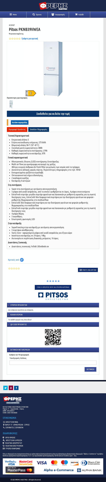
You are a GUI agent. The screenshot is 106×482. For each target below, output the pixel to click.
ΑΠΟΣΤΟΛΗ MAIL (12, 422)
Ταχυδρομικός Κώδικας (18, 358)
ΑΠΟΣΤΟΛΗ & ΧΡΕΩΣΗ (13, 440)
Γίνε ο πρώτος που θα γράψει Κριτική (53, 287)
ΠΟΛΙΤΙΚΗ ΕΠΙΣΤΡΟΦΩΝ (14, 446)
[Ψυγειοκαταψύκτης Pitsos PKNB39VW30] (53, 69)
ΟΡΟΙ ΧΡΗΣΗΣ (10, 437)
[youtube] (11, 389)
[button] (88, 270)
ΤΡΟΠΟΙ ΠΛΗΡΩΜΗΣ (13, 448)
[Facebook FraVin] (16, 389)
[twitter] (5, 389)
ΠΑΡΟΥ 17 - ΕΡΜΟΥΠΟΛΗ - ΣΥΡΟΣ (17, 425)
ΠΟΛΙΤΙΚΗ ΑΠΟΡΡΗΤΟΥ (13, 443)
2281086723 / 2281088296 (14, 427)
